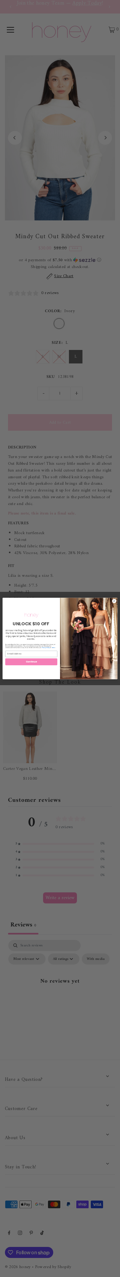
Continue (31, 661)
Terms (53, 647)
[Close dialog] (114, 601)
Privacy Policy (46, 647)
